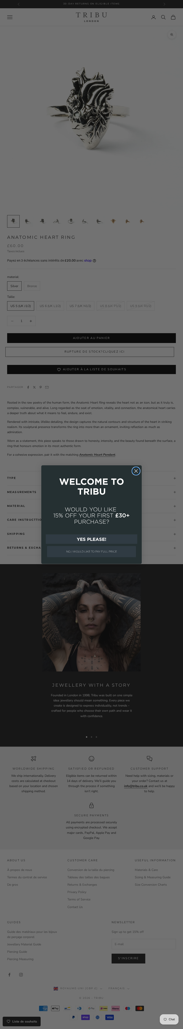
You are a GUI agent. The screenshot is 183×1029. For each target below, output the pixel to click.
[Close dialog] (136, 471)
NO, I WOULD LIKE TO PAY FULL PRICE (91, 551)
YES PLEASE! (91, 539)
